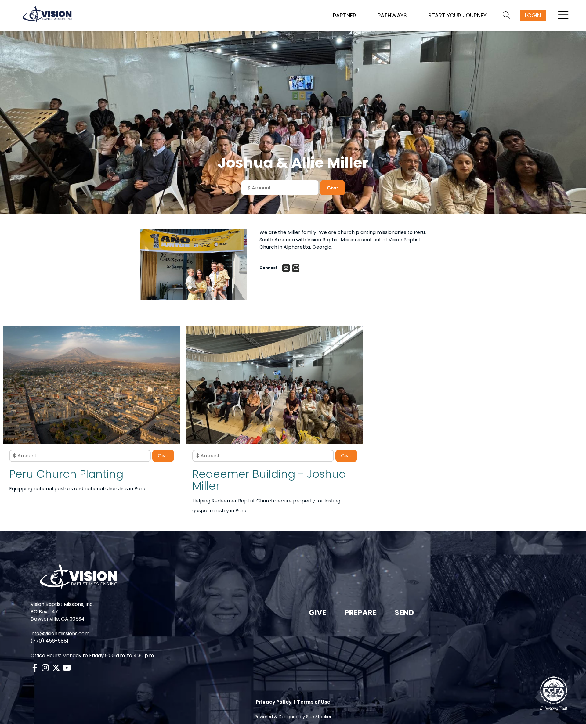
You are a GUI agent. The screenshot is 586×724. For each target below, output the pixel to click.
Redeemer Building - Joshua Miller (269, 480)
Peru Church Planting (66, 474)
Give (317, 612)
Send (404, 612)
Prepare (360, 612)
